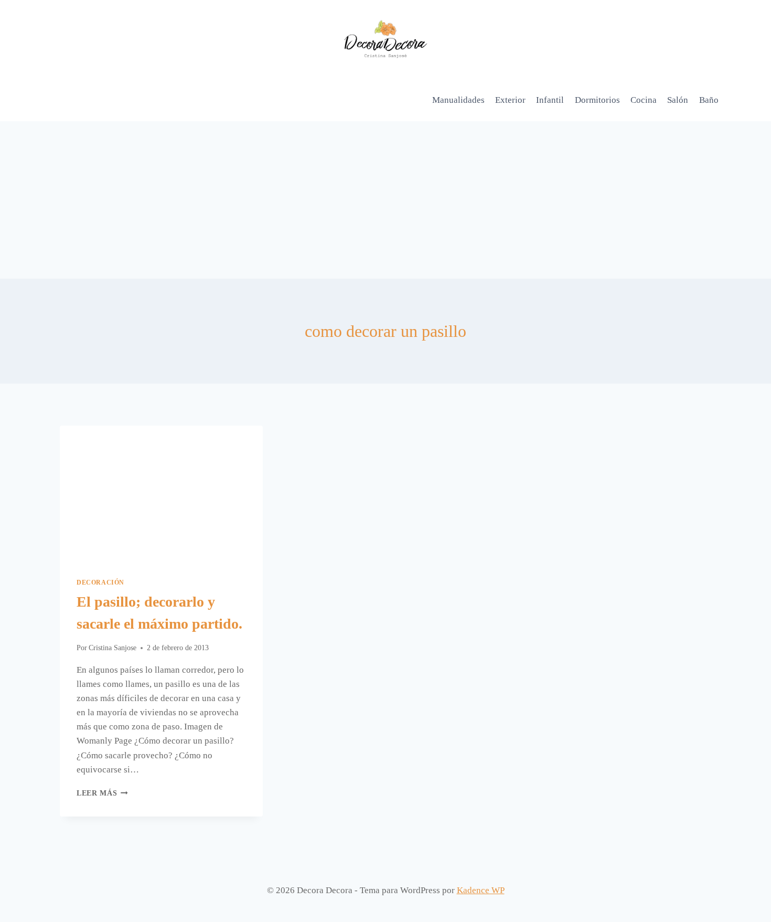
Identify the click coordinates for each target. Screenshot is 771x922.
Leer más (102, 793)
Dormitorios (597, 100)
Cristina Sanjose (112, 648)
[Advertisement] (385, 199)
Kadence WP (481, 890)
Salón (677, 100)
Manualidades (458, 100)
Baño (709, 100)
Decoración (100, 582)
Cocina (643, 100)
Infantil (550, 100)
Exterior (510, 100)
